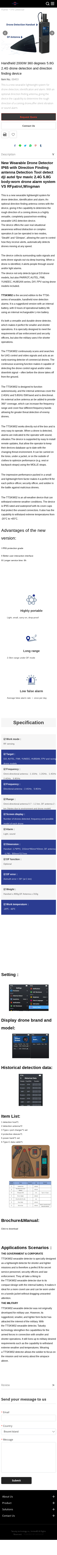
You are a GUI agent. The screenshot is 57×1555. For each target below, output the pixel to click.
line (20, 145)
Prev (5, 33)
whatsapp (30, 145)
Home (4, 9)
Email (5, 1412)
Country (6, 1426)
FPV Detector (17, 9)
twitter (25, 145)
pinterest (35, 145)
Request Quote (28, 116)
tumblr (40, 145)
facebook (14, 145)
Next (52, 33)
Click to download (9, 1228)
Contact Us (28, 125)
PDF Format (5, 134)
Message (7, 1439)
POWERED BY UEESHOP (34, 1534)
